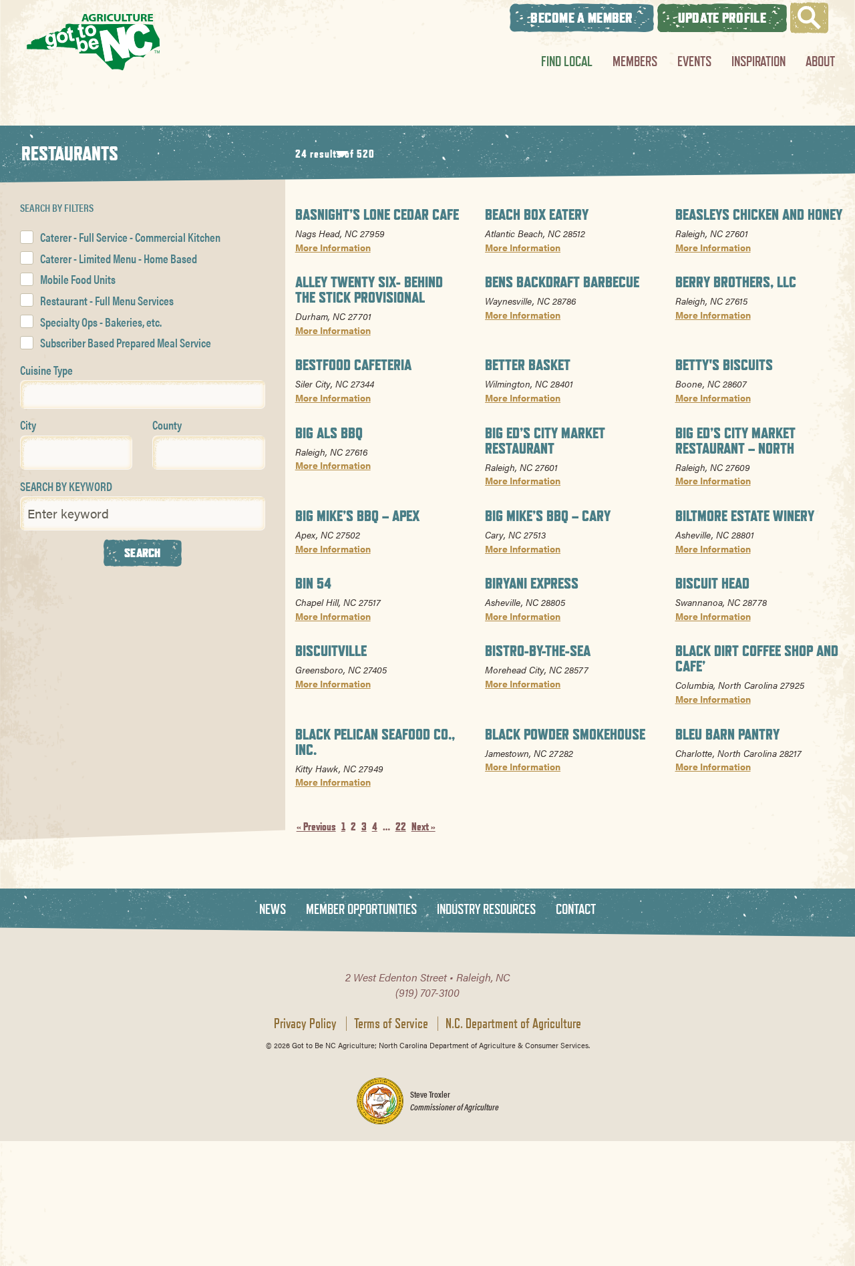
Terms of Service (391, 1023)
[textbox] (28, 394)
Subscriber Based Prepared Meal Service (125, 342)
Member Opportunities (361, 910)
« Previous (316, 826)
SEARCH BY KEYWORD (66, 486)
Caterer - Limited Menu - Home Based (118, 258)
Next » (423, 826)
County (167, 424)
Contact (576, 910)
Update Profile (722, 17)
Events (694, 61)
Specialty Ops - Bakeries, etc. (101, 321)
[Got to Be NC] (93, 41)
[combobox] (142, 394)
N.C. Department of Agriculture (513, 1023)
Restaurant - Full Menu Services (107, 300)
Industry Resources (486, 910)
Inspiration (758, 61)
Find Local (566, 61)
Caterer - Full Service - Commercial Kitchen (130, 236)
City (28, 424)
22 (400, 826)
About (820, 61)
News (272, 910)
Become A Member (581, 17)
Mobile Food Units (78, 279)
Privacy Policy (305, 1023)
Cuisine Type (46, 369)
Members (635, 61)
